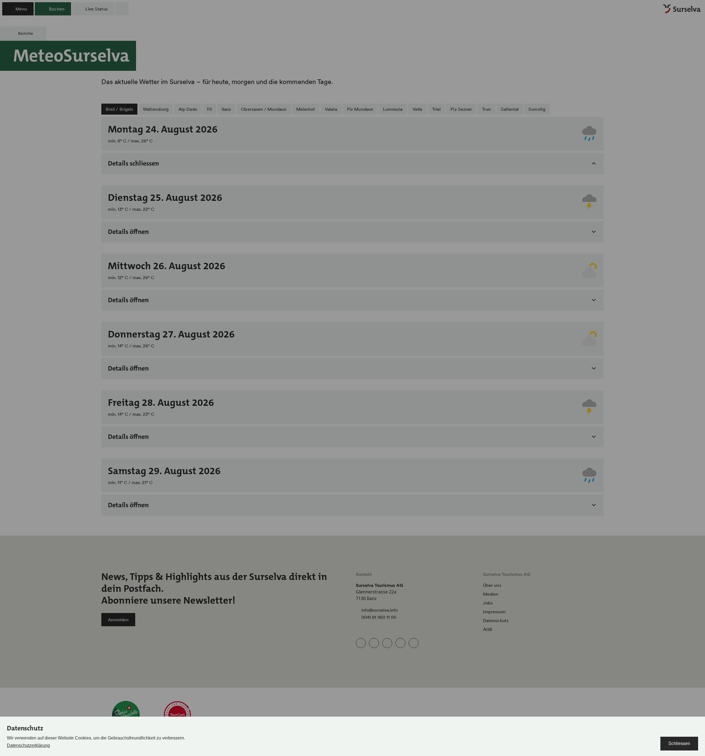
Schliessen (679, 743)
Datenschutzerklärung (28, 745)
